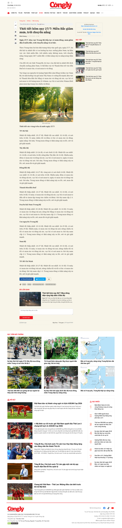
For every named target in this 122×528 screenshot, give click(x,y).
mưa (24, 284)
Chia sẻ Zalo (41, 279)
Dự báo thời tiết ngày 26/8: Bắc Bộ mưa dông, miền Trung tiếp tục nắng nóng (60, 392)
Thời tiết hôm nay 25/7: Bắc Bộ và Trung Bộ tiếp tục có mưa (93, 44)
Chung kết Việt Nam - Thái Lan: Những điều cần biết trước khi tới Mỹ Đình (57, 485)
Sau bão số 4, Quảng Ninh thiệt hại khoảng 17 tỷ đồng (104, 456)
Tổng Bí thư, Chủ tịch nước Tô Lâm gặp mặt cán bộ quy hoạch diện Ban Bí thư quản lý (56, 465)
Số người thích (69, 322)
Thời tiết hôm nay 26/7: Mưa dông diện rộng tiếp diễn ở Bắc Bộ (55, 294)
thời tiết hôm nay (50, 284)
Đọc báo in (12, 8)
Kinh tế (59, 13)
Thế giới (65, 13)
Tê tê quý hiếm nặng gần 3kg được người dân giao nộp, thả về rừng (60, 362)
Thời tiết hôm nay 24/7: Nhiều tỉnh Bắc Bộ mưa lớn (93, 52)
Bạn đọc (92, 13)
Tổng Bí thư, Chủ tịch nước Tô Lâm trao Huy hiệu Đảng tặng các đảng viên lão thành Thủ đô (58, 445)
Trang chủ (22, 21)
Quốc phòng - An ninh (75, 13)
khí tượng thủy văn (38, 284)
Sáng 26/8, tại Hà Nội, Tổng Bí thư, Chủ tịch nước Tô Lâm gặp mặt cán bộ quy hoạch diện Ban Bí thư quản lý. (58, 470)
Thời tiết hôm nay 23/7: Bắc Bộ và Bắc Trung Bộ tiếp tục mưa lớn (94, 61)
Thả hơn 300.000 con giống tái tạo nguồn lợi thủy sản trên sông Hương (23, 392)
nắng (29, 284)
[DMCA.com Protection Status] (33, 523)
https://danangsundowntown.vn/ (89, 26)
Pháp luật (34, 13)
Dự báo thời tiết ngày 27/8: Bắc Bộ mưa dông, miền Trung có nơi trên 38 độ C (23, 362)
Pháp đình (27, 13)
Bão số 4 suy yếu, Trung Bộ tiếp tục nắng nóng (97, 391)
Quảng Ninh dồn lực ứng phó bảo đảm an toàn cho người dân (103, 442)
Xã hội (41, 13)
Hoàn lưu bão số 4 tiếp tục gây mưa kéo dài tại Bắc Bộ (104, 450)
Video (98, 13)
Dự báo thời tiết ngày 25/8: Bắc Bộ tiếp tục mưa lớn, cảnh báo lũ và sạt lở (103, 433)
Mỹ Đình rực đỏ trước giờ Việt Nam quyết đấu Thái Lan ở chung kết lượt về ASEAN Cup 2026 (58, 425)
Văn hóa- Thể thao (49, 13)
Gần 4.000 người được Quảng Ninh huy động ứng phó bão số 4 (103, 416)
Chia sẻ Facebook (27, 279)
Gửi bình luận (26, 317)
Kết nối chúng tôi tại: (95, 508)
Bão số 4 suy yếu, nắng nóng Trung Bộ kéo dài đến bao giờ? (97, 362)
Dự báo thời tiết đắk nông (89, 29)
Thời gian (61, 322)
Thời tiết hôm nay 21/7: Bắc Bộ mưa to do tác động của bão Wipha (93, 78)
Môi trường (36, 21)
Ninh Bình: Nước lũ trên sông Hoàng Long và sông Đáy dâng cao (103, 407)
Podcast (86, 13)
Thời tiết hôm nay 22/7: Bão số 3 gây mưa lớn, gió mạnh (94, 69)
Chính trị (14, 13)
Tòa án (20, 13)
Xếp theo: (55, 322)
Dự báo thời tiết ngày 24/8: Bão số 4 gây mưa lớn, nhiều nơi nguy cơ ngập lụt (103, 464)
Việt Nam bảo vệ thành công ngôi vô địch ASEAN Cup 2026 (58, 403)
